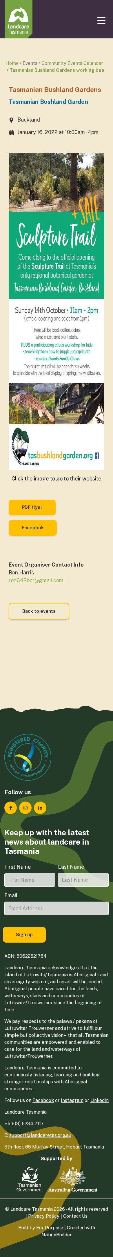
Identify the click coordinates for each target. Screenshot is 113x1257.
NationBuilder (56, 1235)
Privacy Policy (43, 1216)
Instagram (72, 1100)
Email (10, 895)
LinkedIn (99, 1100)
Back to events (39, 611)
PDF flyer (32, 507)
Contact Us (75, 1216)
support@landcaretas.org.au (40, 1135)
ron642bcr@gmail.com (36, 580)
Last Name (71, 867)
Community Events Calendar (72, 63)
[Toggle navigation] (102, 20)
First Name (17, 867)
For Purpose (49, 1228)
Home (12, 63)
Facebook (33, 527)
